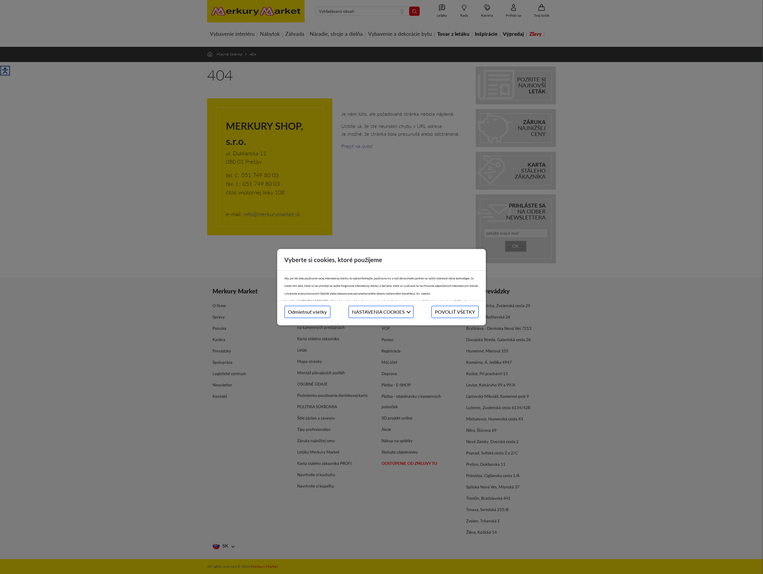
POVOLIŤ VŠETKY (455, 311)
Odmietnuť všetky (307, 311)
